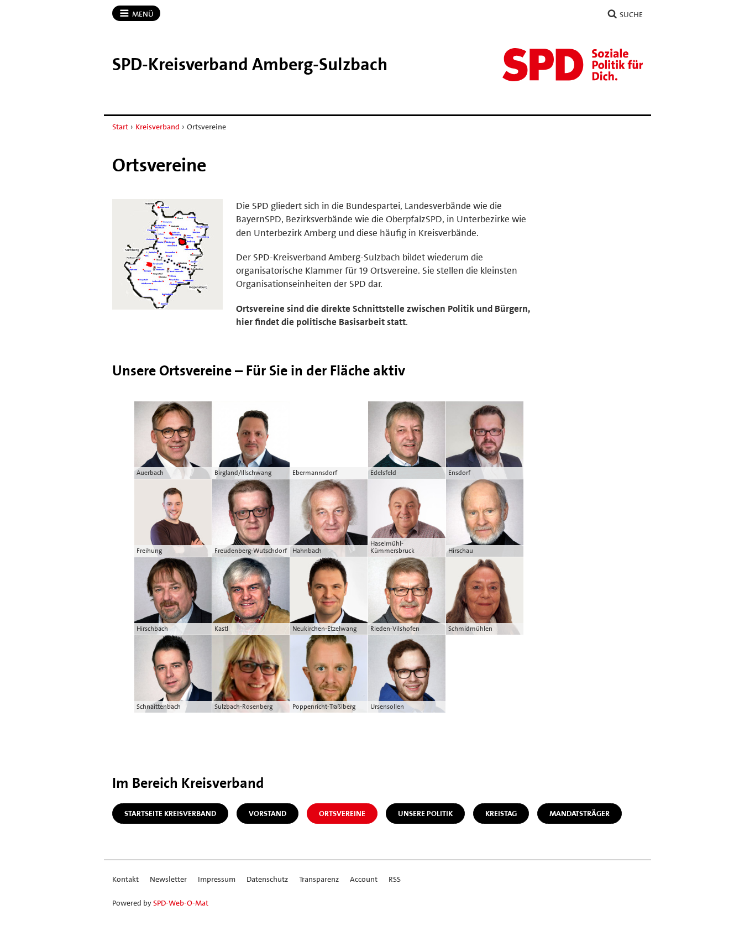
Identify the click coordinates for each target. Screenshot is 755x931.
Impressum (216, 879)
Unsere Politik (425, 813)
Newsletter (168, 879)
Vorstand (267, 813)
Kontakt (125, 879)
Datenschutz (267, 879)
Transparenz (319, 879)
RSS (395, 879)
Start (120, 127)
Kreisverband (157, 127)
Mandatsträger (579, 813)
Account (364, 879)
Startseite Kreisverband (170, 813)
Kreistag (501, 813)
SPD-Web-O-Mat (180, 903)
